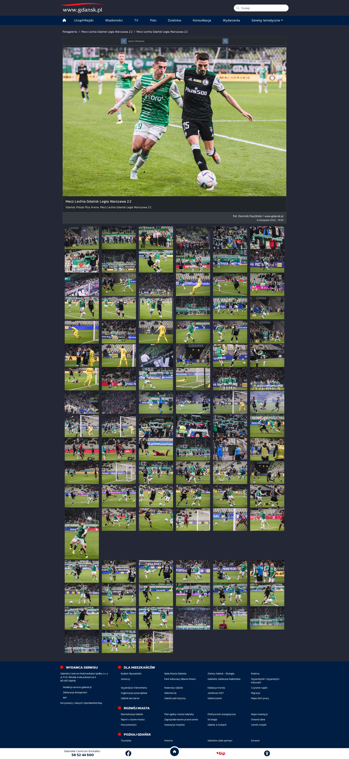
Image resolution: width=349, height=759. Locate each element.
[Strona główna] (64, 20)
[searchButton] (225, 41)
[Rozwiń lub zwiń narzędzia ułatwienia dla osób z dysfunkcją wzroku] (267, 753)
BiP (65, 697)
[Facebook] (128, 753)
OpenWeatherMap (92, 703)
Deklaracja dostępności (75, 692)
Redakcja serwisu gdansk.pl (77, 687)
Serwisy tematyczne (266, 20)
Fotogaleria (70, 31)
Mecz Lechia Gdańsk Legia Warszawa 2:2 (106, 31)
